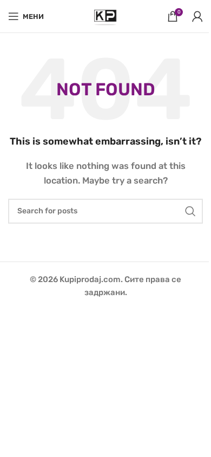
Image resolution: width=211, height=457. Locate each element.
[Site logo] (105, 16)
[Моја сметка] (197, 16)
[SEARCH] (190, 211)
